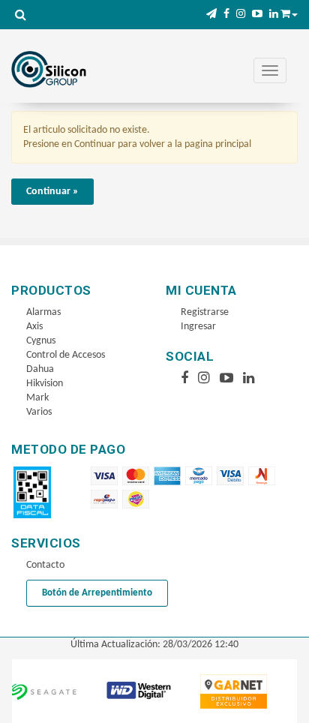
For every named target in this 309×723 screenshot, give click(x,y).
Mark (37, 398)
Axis (34, 326)
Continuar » (52, 191)
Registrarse (205, 312)
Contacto (45, 565)
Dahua (40, 369)
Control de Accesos (65, 355)
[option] (127, 691)
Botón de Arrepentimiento (97, 593)
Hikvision (44, 383)
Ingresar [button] (198, 326)
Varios (39, 412)
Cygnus (41, 340)
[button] (211, 15)
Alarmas (43, 312)
